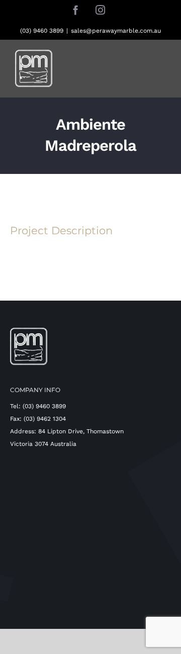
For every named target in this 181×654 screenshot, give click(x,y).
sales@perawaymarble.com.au (116, 30)
